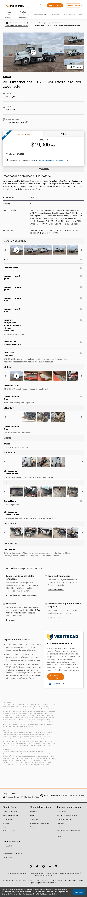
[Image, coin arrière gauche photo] (81, 287)
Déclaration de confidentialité (16, 873)
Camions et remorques (64, 819)
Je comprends (79, 892)
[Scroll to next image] (82, 250)
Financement (68, 15)
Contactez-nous (76, 795)
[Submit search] (40, 5)
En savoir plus (59, 683)
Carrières (6, 823)
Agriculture (60, 823)
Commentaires (8, 858)
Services (55, 15)
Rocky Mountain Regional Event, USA (52, 160)
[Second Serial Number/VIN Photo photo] (81, 341)
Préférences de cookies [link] (43, 875)
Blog (4, 827)
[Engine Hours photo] (81, 501)
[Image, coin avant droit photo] (81, 309)
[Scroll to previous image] (5, 250)
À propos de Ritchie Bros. (11, 812)
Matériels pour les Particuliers (67, 816)
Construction (61, 812)
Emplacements (78, 15)
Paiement (33, 827)
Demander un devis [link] (55, 676)
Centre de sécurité (9, 831)
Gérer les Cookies (7, 894)
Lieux (4, 850)
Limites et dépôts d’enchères (40, 823)
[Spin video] (81, 259)
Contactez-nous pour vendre (12, 854)
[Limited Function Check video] (81, 396)
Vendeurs (33, 816)
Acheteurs (33, 812)
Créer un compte (73, 5)
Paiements (10, 620)
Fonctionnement (39, 15)
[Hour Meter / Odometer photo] (81, 352)
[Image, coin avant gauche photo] (81, 276)
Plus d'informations (56, 589)
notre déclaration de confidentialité (33, 894)
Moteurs (60, 827)
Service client (7, 846)
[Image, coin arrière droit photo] (81, 298)
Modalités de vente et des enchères (21, 595)
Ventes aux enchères (23, 14)
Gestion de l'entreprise (10, 816)
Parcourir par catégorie (9, 14)
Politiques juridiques (37, 873)
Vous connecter (55, 5)
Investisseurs (7, 819)
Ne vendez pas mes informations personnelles (63, 873)
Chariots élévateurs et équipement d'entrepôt (68, 832)
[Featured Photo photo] (81, 267)
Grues (59, 837)
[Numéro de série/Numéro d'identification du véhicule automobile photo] (81, 320)
